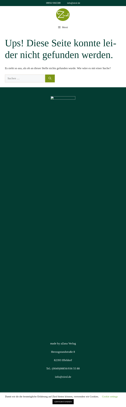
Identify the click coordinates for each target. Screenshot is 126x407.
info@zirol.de (73, 3)
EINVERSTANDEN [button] (63, 401)
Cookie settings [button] (110, 396)
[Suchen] (50, 78)
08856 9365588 (53, 3)
